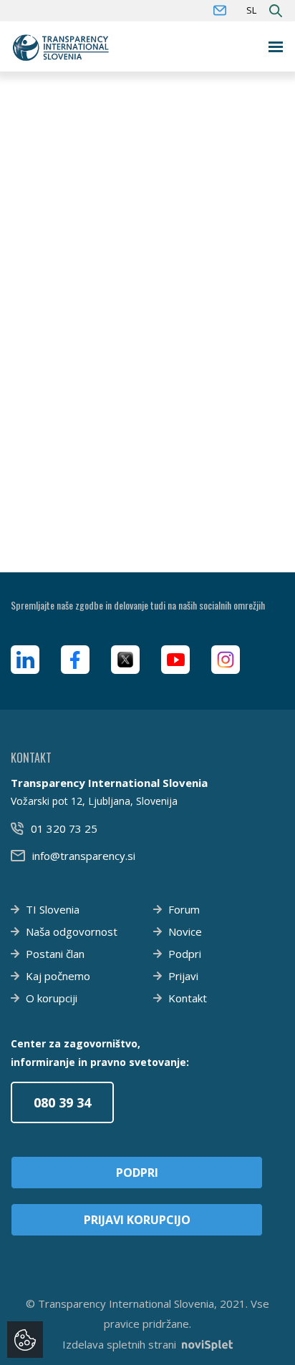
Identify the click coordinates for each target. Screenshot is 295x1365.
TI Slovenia (52, 909)
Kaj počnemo (58, 976)
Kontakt (187, 998)
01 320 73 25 (64, 828)
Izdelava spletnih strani (119, 1344)
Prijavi (183, 976)
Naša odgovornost (71, 931)
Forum (184, 909)
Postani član (55, 953)
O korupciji (51, 998)
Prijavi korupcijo (137, 1220)
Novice (185, 931)
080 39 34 (62, 1102)
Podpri (184, 953)
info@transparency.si (83, 855)
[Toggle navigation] (276, 47)
